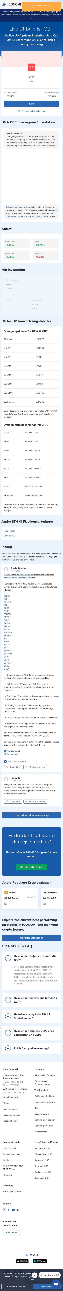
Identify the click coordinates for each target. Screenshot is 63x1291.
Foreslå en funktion (12, 1115)
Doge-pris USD (41, 1166)
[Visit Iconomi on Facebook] (8, 1209)
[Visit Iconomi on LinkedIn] (17, 1209)
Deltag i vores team (12, 1154)
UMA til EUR (9, 531)
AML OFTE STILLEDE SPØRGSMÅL (13, 1168)
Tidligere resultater (14, 207)
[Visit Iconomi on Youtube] (13, 1209)
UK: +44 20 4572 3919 (13, 1092)
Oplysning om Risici (43, 1125)
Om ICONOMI (9, 1148)
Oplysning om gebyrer (44, 1120)
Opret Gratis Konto (31, 867)
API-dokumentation (12, 1191)
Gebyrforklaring (41, 1114)
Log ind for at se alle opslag (32, 815)
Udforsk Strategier (31, 937)
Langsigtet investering (44, 1102)
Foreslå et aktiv (10, 1121)
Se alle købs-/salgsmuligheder (31, 111)
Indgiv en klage (10, 1109)
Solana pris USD (41, 1178)
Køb (31, 103)
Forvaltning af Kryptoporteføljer (42, 1083)
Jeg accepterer (47, 1286)
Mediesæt (7, 1175)
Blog (36, 1108)
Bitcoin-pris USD (42, 1148)
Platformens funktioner (45, 1096)
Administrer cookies (15, 1286)
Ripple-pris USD (41, 1160)
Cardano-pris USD (42, 1172)
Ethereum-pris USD (43, 1154)
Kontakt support (10, 1097)
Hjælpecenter (40, 1131)
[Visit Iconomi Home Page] (11, 4)
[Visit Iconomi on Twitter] (4, 1209)
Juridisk (6, 1160)
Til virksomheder (41, 1090)
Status (6, 1103)
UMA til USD (9, 535)
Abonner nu (11, 1232)
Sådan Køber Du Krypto (45, 1075)
